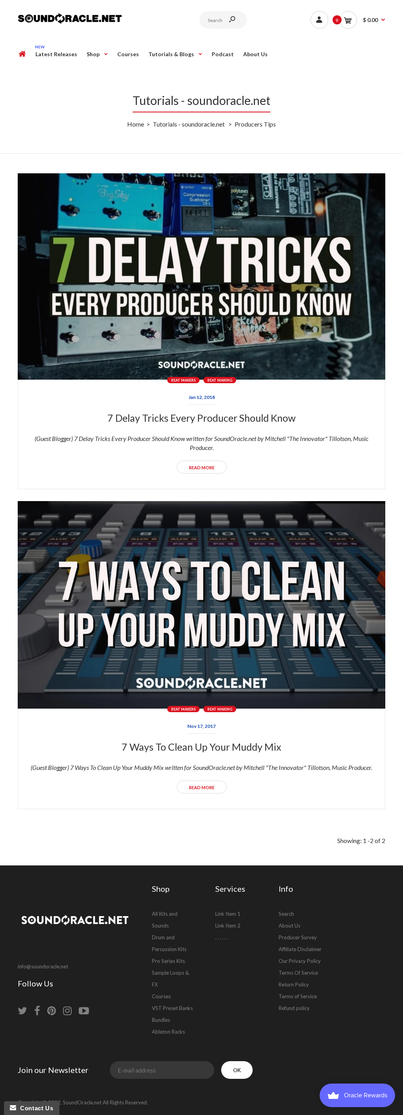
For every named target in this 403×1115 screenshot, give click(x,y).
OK (237, 1070)
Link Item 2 (227, 925)
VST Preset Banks (172, 1008)
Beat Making (219, 380)
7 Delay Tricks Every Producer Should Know (201, 418)
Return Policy (294, 984)
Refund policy (294, 1008)
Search (286, 914)
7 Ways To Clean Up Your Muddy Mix (201, 747)
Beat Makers (183, 380)
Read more (201, 467)
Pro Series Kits (168, 961)
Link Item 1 (227, 914)
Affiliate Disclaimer (300, 949)
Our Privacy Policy (300, 961)
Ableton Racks (168, 1032)
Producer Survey (298, 937)
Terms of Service (298, 996)
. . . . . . (221, 937)
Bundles (161, 1020)
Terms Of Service (298, 973)
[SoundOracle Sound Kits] (70, 22)
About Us (289, 925)
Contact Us (34, 1108)
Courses (161, 996)
